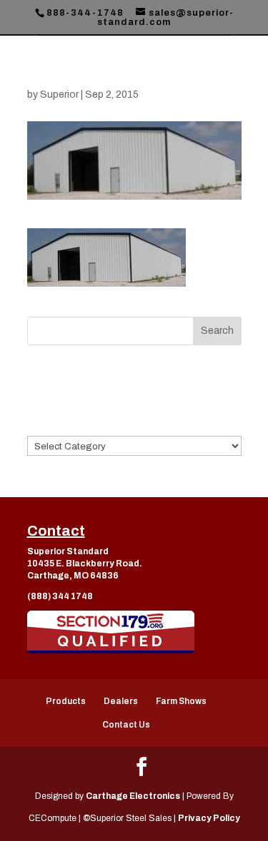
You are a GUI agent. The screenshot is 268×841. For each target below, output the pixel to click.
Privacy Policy (209, 818)
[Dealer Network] (110, 632)
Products (66, 701)
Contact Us (126, 725)
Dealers (121, 701)
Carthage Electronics (133, 796)
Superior (59, 94)
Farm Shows (181, 701)
